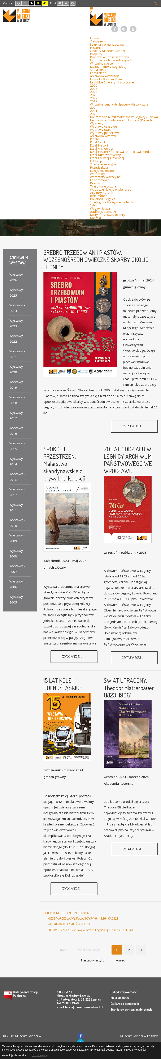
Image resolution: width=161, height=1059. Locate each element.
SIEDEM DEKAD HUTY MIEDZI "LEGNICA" (66, 913)
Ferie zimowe (99, 180)
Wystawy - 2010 (17, 523)
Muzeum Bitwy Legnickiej (108, 66)
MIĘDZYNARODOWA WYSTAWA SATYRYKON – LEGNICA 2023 (83, 918)
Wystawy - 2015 (17, 446)
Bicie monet (98, 196)
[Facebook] (114, 29)
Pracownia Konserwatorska (110, 57)
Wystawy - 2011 (17, 507)
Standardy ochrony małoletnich (131, 1009)
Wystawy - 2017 (17, 415)
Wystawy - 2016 (17, 431)
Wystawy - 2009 (17, 538)
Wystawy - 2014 (17, 461)
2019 (93, 101)
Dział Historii (99, 145)
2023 (93, 95)
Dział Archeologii (102, 148)
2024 (93, 92)
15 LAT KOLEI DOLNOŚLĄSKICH (63, 684)
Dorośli (95, 183)
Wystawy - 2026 (17, 277)
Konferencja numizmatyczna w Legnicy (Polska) (124, 117)
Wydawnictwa (100, 208)
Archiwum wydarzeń (104, 76)
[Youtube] (133, 29)
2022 (93, 98)
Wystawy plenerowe (105, 133)
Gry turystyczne (101, 192)
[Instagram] (124, 29)
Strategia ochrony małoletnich (111, 202)
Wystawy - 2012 (17, 492)
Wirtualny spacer (102, 63)
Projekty (96, 54)
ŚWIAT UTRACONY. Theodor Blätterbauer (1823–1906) (129, 687)
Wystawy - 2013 (17, 477)
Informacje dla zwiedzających (111, 60)
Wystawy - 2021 (17, 354)
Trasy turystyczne (103, 186)
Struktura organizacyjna (107, 44)
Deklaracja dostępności (125, 1004)
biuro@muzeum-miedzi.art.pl (84, 1007)
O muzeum (98, 41)
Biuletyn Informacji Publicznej (25, 994)
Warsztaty (97, 174)
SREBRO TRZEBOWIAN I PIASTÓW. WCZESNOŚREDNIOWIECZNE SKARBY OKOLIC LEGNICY (95, 259)
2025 (93, 88)
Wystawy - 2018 (17, 400)
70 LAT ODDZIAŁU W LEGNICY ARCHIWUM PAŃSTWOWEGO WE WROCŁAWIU (128, 460)
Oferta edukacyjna (103, 164)
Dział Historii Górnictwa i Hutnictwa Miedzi (120, 151)
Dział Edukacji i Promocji (107, 158)
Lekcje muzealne (102, 170)
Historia (95, 47)
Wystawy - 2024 (17, 308)
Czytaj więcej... (132, 426)
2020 (93, 114)
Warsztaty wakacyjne (105, 177)
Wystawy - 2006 (17, 584)
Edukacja (96, 161)
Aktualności (98, 69)
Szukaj (155, 3)
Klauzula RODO (119, 998)
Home (94, 38)
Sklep (93, 205)
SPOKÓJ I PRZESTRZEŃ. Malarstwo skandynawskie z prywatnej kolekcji (64, 463)
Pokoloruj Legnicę (102, 199)
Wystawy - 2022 (17, 338)
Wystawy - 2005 (17, 599)
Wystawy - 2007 (17, 569)
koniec (120, 960)
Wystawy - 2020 (17, 369)
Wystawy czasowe (103, 126)
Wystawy (96, 123)
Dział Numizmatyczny (105, 155)
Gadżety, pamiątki (103, 211)
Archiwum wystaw (103, 136)
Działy (94, 139)
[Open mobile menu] (91, 8)
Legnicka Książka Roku (106, 79)
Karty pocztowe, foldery (107, 215)
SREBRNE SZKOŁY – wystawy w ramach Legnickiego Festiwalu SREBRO (90, 930)
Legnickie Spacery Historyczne (112, 82)
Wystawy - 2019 (17, 385)
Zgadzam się (39, 1055)
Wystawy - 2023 (17, 323)
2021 (93, 110)
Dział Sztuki (98, 142)
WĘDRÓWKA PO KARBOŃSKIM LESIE (69, 924)
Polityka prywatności (123, 992)
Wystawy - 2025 (17, 292)
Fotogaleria (98, 73)
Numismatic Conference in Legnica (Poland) (121, 120)
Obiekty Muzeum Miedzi (107, 51)
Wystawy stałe (101, 129)
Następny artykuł (93, 960)
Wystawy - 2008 (17, 553)
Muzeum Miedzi (131, 1036)
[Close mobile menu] (91, 11)
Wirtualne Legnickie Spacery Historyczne (119, 104)
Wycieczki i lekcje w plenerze (110, 189)
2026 (93, 85)
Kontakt (95, 218)
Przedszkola (99, 167)
